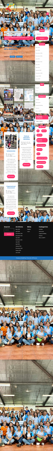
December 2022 (39, 56)
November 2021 (39, 61)
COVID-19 (39, 149)
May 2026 (38, 47)
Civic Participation (41, 145)
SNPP (8, 155)
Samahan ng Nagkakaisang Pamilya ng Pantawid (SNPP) (11, 20)
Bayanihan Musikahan (39, 140)
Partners (37, 108)
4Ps (38, 130)
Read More (11, 177)
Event (38, 153)
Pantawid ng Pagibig (42, 158)
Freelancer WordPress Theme (23, 258)
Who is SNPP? (39, 111)
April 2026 (38, 50)
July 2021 (38, 64)
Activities (6, 34)
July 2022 (38, 58)
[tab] (47, 13)
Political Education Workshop (26, 137)
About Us (44, 130)
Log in (37, 90)
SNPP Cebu (40, 166)
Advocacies (12, 34)
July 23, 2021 (26, 142)
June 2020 (38, 78)
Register (37, 87)
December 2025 (39, 53)
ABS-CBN (39, 135)
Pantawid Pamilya (41, 162)
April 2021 (38, 67)
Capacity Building (39, 105)
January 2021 (38, 70)
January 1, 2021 (10, 190)
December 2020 (39, 73)
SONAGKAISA (11, 151)
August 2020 (38, 76)
